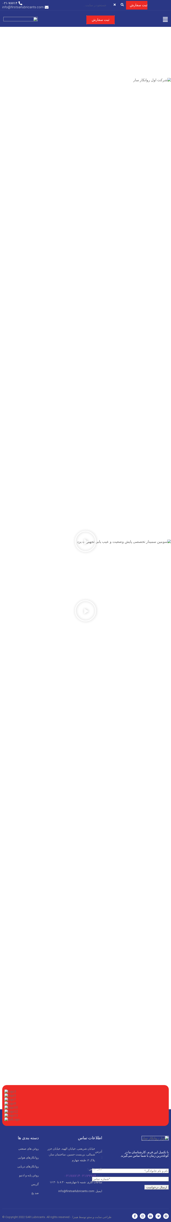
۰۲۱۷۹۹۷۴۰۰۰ (91, 1176)
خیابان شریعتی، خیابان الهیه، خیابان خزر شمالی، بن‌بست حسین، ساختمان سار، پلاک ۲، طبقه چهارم (74, 1154)
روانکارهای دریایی (28, 1166)
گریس (35, 1184)
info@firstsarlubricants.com (80, 1191)
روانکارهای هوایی (28, 1157)
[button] (165, 20)
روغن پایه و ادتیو (29, 1175)
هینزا (75, 1217)
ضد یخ (35, 1193)
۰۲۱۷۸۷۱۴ (72, 1176)
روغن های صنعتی (28, 1148)
